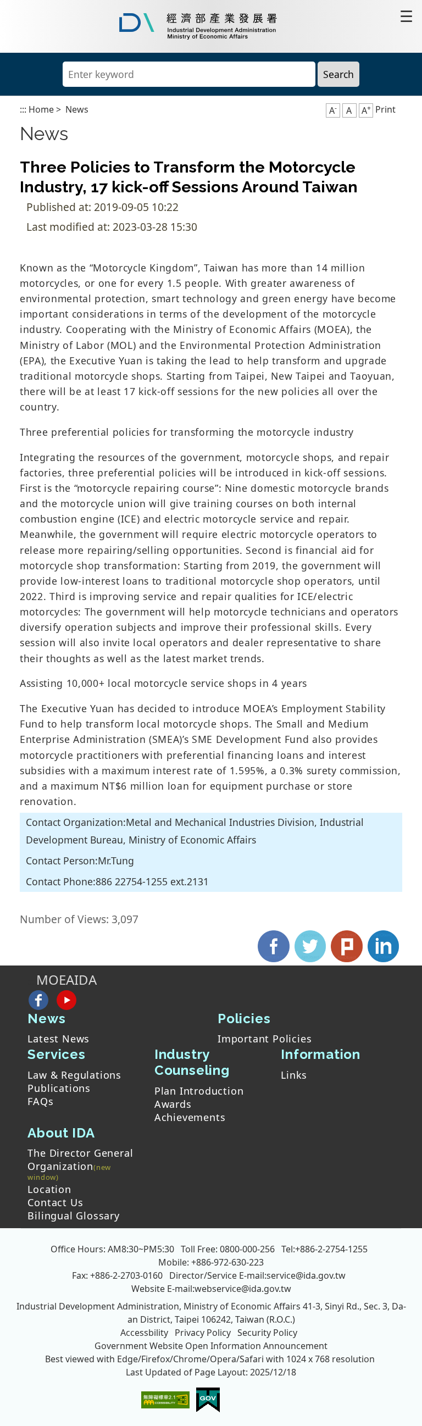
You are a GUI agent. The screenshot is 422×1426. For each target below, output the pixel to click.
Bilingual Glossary (73, 1215)
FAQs (40, 1101)
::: (23, 109)
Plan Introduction (199, 1091)
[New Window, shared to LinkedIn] (383, 944)
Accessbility (144, 1333)
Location (49, 1189)
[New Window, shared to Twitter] (310, 944)
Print (385, 109)
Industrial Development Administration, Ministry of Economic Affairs (158, 1306)
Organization (60, 1167)
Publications (59, 1088)
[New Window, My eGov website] (208, 1399)
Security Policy (267, 1333)
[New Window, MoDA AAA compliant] (165, 1399)
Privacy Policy (203, 1333)
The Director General (80, 1153)
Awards (173, 1104)
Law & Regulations (74, 1075)
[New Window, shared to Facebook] (274, 944)
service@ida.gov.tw (306, 1275)
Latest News (58, 1039)
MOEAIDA (66, 979)
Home (41, 109)
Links (294, 1075)
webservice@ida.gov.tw (243, 1289)
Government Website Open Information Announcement (211, 1346)
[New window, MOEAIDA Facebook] (38, 1000)
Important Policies (265, 1039)
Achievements (190, 1117)
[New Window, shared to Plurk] (346, 944)
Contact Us (55, 1202)
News (76, 109)
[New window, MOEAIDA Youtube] (66, 1000)
